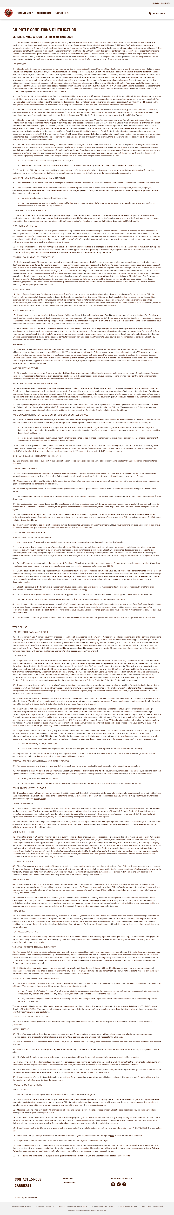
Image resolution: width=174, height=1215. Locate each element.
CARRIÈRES (62, 13)
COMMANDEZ (25, 13)
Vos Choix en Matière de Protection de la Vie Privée (87, 1211)
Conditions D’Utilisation (45, 1206)
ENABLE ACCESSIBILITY (161, 3)
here (14, 1130)
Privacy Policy (40, 798)
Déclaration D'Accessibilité (21, 1206)
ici (86, 589)
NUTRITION (44, 13)
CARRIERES (23, 1185)
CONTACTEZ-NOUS (28, 1179)
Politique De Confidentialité (152, 1206)
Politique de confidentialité (116, 221)
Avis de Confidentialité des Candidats (73, 1206)
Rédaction (68, 1178)
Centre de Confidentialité (127, 1206)
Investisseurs (69, 1182)
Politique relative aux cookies (102, 1206)
